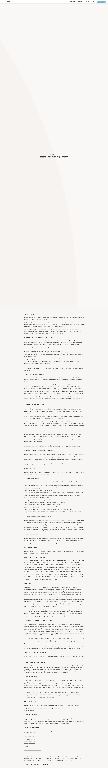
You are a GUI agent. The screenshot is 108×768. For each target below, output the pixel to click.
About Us (87, 1)
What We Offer (72, 1)
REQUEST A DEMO (101, 1)
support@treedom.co (29, 743)
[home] (6, 2)
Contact (92, 1)
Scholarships (80, 1)
